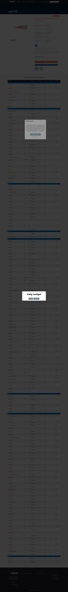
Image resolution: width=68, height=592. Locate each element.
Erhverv (31, 298)
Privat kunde (36, 298)
